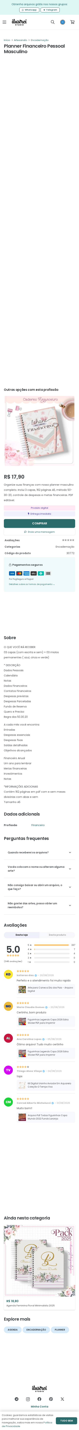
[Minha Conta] (62, 23)
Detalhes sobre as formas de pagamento (32, 584)
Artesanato (20, 40)
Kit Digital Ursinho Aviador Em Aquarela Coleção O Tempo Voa (49, 1085)
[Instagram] (28, 1399)
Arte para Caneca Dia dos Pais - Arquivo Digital (50, 989)
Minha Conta (39, 1406)
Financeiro (38, 825)
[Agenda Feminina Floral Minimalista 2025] (39, 1267)
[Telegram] (16, 1399)
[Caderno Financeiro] (39, 431)
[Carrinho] (72, 22)
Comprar (39, 523)
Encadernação (40, 40)
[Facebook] (39, 1399)
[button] (4, 22)
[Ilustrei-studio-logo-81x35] (19, 22)
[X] (62, 1399)
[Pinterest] (51, 1399)
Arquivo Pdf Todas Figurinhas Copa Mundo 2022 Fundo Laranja (47, 1117)
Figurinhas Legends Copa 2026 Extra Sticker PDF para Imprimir (48, 1021)
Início (7, 40)
